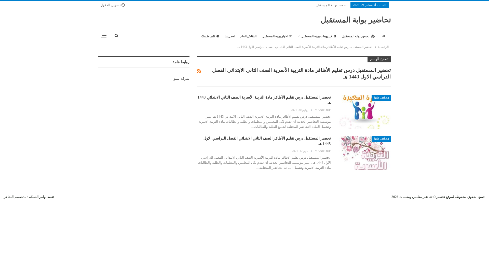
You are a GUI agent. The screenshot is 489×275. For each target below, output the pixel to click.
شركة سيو (181, 78)
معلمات (404, 197)
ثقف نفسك (208, 36)
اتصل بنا (230, 36)
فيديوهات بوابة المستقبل (316, 36)
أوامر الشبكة (38, 197)
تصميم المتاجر (14, 197)
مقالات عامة (381, 98)
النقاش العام (248, 36)
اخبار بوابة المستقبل (275, 36)
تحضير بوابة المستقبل (331, 5)
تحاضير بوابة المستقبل (356, 20)
